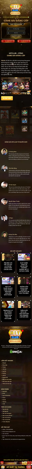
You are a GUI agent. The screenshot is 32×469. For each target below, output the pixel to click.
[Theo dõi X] (16, 355)
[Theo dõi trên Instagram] (12, 355)
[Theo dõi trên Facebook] (10, 355)
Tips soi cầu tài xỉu (6, 417)
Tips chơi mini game (6, 413)
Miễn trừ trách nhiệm (7, 379)
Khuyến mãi (5, 377)
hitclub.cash (25, 17)
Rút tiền (4, 373)
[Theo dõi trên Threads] (20, 355)
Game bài (4, 391)
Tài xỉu (3, 397)
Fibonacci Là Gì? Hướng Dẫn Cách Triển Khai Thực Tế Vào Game (8, 314)
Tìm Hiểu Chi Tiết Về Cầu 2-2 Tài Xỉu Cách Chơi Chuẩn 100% (8, 266)
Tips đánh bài (5, 409)
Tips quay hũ (5, 411)
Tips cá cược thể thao (7, 415)
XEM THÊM (8, 98)
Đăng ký (4, 363)
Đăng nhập (4, 365)
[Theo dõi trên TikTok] (14, 355)
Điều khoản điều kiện (7, 381)
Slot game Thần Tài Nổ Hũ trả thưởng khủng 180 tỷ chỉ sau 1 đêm (24, 267)
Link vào (4, 369)
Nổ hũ (3, 393)
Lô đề (3, 403)
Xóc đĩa (4, 399)
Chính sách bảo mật (6, 383)
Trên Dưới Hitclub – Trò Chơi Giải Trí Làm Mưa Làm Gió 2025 (24, 314)
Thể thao (4, 401)
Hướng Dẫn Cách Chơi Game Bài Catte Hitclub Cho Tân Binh (24, 290)
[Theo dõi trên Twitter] (18, 355)
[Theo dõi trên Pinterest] (22, 355)
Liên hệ (4, 375)
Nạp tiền (4, 371)
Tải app (4, 367)
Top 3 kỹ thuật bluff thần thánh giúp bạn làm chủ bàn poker (8, 291)
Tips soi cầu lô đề (6, 419)
